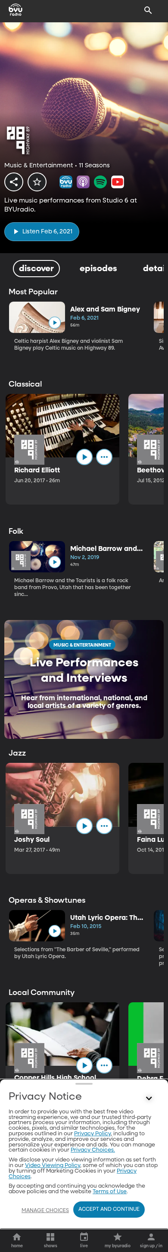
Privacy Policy (92, 1134)
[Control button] (149, 1099)
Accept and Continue (109, 1209)
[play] (54, 323)
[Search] (148, 10)
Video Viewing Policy (52, 1165)
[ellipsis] (104, 457)
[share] (13, 181)
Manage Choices (45, 1210)
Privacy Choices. (93, 1150)
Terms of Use (110, 1192)
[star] (37, 181)
